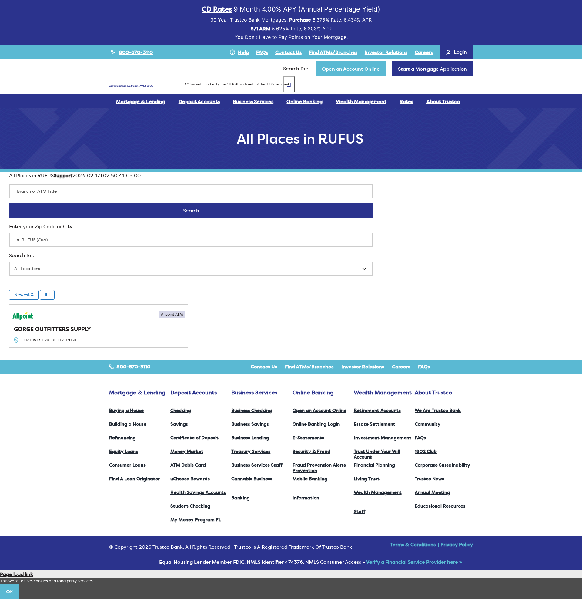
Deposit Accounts (193, 392)
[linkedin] (471, 366)
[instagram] (461, 366)
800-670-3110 (136, 52)
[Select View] (47, 295)
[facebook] (442, 366)
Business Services (254, 392)
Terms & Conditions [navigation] (413, 544)
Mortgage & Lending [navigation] (137, 392)
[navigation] (351, 68)
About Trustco (433, 392)
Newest (22, 294)
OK (9, 591)
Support (63, 175)
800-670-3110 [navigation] (132, 366)
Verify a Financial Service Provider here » (414, 562)
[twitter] (451, 366)
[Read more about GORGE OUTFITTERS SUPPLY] (98, 326)
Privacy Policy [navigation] (456, 544)
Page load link (16, 574)
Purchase (300, 19)
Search (199, 210)
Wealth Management (383, 392)
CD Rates (217, 9)
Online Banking (313, 392)
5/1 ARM (260, 28)
